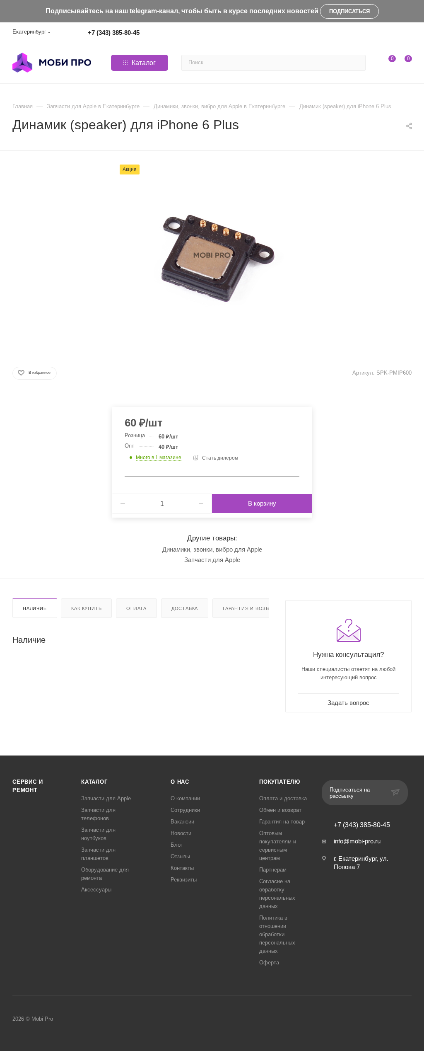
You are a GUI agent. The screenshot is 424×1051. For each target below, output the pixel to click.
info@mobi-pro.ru (357, 841)
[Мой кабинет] (408, 34)
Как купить (86, 608)
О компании (185, 798)
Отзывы (180, 856)
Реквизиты (184, 880)
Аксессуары (96, 889)
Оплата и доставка (283, 798)
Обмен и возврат (280, 810)
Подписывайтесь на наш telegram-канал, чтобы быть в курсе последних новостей (182, 11)
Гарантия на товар (282, 822)
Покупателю (279, 782)
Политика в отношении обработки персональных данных (277, 934)
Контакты (182, 868)
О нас (180, 782)
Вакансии (182, 822)
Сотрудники (185, 810)
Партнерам (273, 870)
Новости (181, 833)
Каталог (94, 782)
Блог (177, 845)
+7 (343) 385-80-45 (114, 32)
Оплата (136, 608)
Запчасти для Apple (212, 559)
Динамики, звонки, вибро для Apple (212, 549)
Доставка (184, 608)
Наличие (35, 608)
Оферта (269, 962)
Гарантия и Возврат (250, 608)
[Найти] (357, 63)
